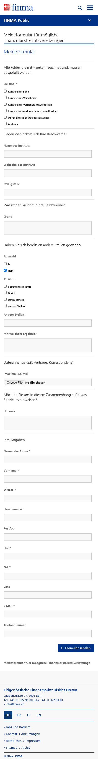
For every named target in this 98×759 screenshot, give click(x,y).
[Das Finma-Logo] (18, 7)
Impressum (33, 741)
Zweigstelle (12, 184)
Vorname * (11, 470)
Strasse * (10, 489)
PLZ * (7, 548)
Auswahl (10, 256)
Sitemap (11, 747)
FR (19, 715)
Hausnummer (13, 509)
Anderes (13, 124)
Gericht (12, 293)
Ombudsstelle (16, 299)
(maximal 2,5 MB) (16, 374)
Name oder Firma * (17, 451)
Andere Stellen (14, 314)
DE (7, 715)
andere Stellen (16, 306)
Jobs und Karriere (18, 727)
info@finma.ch (15, 704)
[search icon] (79, 7)
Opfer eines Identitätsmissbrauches (28, 117)
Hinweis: (10, 411)
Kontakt (11, 734)
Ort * (7, 567)
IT (28, 715)
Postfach (9, 528)
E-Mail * (9, 606)
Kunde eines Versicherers (22, 98)
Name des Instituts (17, 145)
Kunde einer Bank (18, 91)
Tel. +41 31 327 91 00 (18, 700)
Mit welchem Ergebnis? (20, 334)
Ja (9, 264)
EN (38, 715)
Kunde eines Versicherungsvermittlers (30, 104)
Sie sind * (10, 84)
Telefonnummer (15, 625)
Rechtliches (13, 741)
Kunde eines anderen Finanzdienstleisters (32, 111)
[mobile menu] (89, 7)
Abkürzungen (30, 734)
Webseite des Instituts (19, 165)
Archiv (25, 747)
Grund (8, 216)
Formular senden (78, 648)
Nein (10, 270)
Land (7, 586)
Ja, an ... (9, 279)
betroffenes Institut (19, 286)
